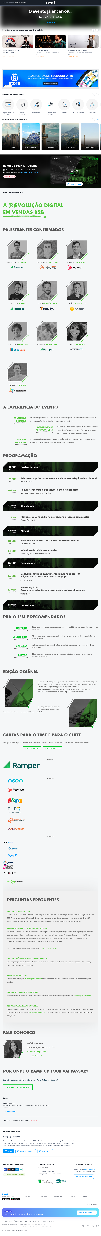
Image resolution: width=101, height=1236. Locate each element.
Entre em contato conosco (19, 1230)
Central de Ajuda (89, 1169)
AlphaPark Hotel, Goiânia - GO (30, 173)
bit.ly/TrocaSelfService (49, 948)
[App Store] (6, 1199)
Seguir (10, 1151)
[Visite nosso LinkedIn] (83, 1226)
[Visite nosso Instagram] (88, 1226)
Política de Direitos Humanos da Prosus (35, 1221)
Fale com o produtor (27, 1151)
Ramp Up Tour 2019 (20, 2)
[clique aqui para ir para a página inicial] (50, 3)
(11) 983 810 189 (34, 1056)
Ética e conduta (18, 1221)
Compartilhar (75, 184)
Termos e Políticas (7, 1221)
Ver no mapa (11, 1111)
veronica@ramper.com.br (33, 979)
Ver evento (50, 22)
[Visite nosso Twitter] (93, 1226)
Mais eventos (46, 1151)
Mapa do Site (50, 1221)
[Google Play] (15, 1199)
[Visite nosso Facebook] (97, 1226)
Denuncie (33, 1120)
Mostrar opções (92, 1204)
